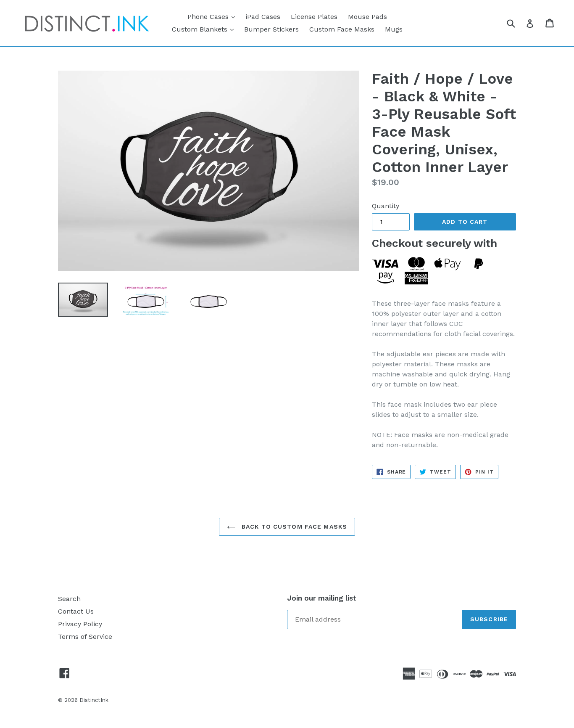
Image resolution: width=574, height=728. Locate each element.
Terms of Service (85, 637)
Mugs (394, 29)
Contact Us (76, 611)
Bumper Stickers (271, 29)
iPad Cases (262, 17)
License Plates (314, 17)
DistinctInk (93, 700)
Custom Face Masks (341, 29)
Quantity (385, 206)
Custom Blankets (205, 29)
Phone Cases (213, 16)
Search (69, 599)
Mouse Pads (367, 17)
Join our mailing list (321, 598)
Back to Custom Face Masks (293, 526)
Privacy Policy (80, 624)
